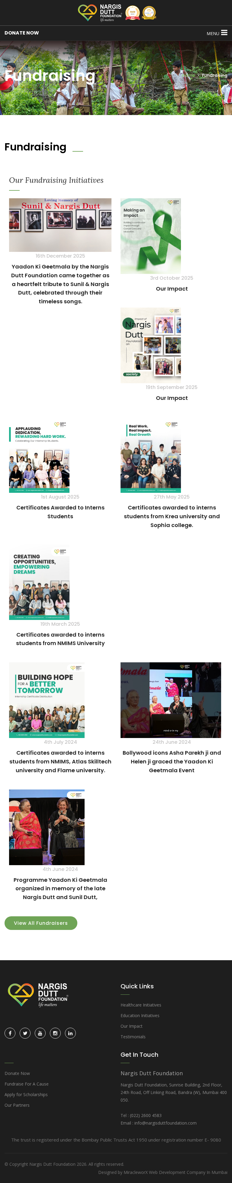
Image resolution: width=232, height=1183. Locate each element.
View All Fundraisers (41, 923)
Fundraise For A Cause (27, 1084)
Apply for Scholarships (26, 1094)
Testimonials (133, 1037)
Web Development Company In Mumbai (188, 1172)
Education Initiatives (140, 1015)
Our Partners (17, 1105)
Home (188, 75)
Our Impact (172, 288)
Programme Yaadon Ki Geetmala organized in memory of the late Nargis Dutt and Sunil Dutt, (60, 888)
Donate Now (17, 1073)
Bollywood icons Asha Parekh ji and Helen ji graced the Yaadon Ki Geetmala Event (172, 761)
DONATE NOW (22, 32)
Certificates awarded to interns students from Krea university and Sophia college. (172, 516)
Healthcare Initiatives (141, 1005)
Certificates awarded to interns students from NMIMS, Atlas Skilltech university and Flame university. (60, 761)
